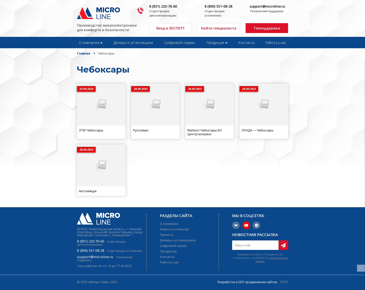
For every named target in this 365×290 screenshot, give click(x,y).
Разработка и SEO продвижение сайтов (247, 282)
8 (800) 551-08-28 (218, 6)
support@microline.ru (267, 6)
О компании (89, 42)
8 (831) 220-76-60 (163, 6)
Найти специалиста (218, 28)
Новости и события (174, 229)
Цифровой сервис (179, 42)
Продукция (215, 42)
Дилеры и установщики (133, 42)
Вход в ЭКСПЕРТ (170, 28)
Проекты (166, 235)
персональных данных (272, 259)
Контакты (246, 42)
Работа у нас (276, 42)
